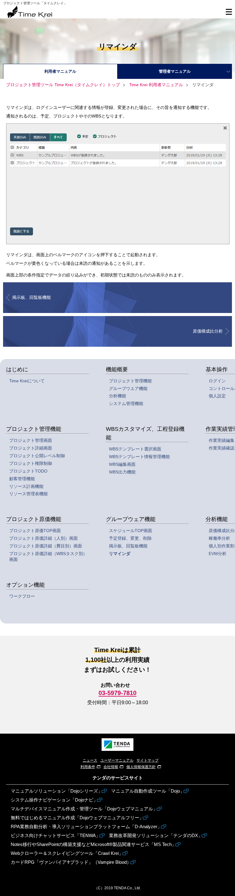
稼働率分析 (219, 538)
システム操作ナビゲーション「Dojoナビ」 (54, 799)
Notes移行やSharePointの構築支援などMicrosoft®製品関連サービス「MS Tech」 (93, 844)
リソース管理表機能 (28, 493)
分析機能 (117, 395)
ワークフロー (22, 596)
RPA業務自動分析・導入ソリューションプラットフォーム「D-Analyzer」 (86, 826)
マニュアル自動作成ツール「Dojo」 (148, 791)
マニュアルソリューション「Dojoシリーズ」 (57, 791)
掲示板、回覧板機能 (128, 545)
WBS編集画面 (122, 464)
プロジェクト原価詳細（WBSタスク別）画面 (48, 556)
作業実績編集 (221, 440)
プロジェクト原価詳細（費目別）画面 (45, 545)
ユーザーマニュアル (116, 760)
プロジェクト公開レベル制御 (37, 455)
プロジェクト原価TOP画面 (35, 530)
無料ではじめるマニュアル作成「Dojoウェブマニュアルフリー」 (77, 817)
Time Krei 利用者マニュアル (155, 84)
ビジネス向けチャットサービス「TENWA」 (55, 835)
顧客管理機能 (22, 478)
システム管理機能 (126, 403)
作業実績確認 (221, 448)
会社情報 (110, 767)
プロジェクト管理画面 (30, 440)
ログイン (217, 380)
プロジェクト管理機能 (130, 380)
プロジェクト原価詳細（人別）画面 (43, 538)
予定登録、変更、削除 (130, 538)
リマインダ (119, 553)
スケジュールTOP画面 (130, 530)
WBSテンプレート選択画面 (135, 448)
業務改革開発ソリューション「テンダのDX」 (156, 835)
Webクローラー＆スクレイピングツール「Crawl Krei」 (67, 853)
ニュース (90, 760)
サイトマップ (147, 760)
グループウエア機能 (128, 388)
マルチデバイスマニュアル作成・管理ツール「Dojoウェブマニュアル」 (84, 808)
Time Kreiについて (27, 380)
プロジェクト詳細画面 (30, 448)
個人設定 (217, 395)
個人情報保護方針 (141, 767)
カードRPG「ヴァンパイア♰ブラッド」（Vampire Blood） (71, 862)
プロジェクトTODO (28, 471)
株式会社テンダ (117, 744)
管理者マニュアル (175, 71)
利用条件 (87, 767)
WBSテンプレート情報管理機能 (139, 456)
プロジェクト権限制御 (30, 463)
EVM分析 (217, 553)
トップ (63, 84)
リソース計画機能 (26, 486)
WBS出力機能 (122, 471)
